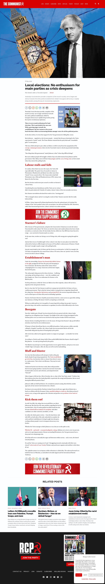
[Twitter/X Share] (29, 107)
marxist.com (72, 571)
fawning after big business (41, 292)
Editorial (44, 508)
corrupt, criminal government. (33, 148)
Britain (52, 92)
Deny (85, 575)
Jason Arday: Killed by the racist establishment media (83, 512)
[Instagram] (50, 577)
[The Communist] (13, 5)
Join (42, 3)
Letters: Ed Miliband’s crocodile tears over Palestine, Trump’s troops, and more (22, 513)
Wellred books (60, 571)
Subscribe (53, 3)
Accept (78, 575)
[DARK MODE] (98, 3)
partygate (53, 158)
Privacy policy (92, 579)
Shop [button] (82, 3)
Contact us (17, 571)
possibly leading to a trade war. (58, 391)
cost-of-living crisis (65, 158)
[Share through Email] (43, 107)
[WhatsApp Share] (36, 107)
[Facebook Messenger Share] (40, 107)
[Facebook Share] (26, 107)
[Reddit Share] (33, 107)
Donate (47, 3)
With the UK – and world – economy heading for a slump (41, 430)
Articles (64, 3)
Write (59, 3)
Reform (48, 508)
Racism (74, 508)
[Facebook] (43, 577)
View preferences (95, 575)
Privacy (26, 571)
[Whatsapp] (61, 577)
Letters (20, 508)
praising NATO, (55, 292)
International (15, 508)
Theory (71, 3)
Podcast (76, 3)
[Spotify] (58, 577)
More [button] (86, 3)
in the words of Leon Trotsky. (38, 445)
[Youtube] (54, 577)
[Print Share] (47, 107)
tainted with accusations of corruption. (41, 409)
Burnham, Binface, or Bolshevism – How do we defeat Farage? (49, 513)
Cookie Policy (85, 579)
